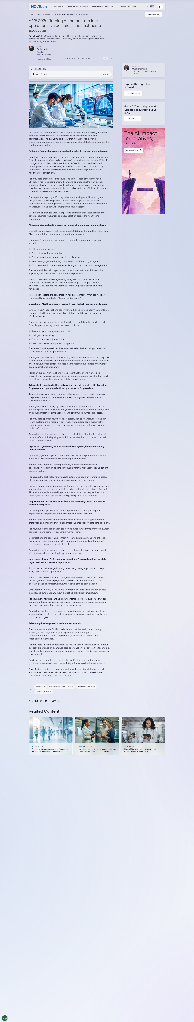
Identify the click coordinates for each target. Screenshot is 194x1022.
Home (31, 14)
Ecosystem (84, 7)
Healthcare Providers (86, 686)
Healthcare (40, 686)
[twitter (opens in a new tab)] (41, 701)
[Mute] (37, 74)
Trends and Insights (43, 14)
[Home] (39, 6)
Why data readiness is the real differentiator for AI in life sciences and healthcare (50, 750)
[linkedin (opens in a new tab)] (45, 700)
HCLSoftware (133, 7)
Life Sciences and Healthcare (61, 686)
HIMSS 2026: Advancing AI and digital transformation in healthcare (140, 750)
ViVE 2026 (36, 132)
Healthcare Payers (43, 692)
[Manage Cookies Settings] (5, 1018)
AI (105, 58)
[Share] (111, 58)
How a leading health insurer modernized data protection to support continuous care (97, 750)
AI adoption (46, 240)
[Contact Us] (160, 6)
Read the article (51, 736)
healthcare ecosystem (51, 611)
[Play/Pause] (33, 74)
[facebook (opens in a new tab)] (36, 700)
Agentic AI (34, 455)
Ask (147, 6)
